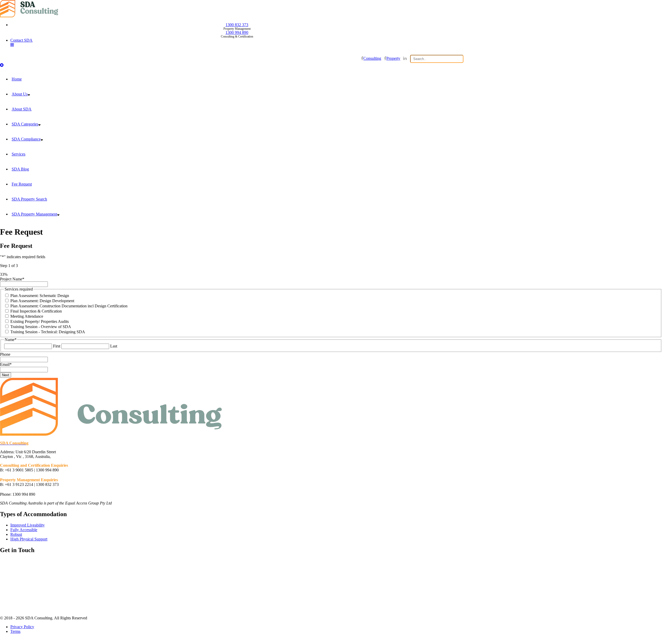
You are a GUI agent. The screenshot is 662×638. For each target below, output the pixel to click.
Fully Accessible (23, 530)
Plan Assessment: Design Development (42, 301)
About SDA (22, 109)
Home (17, 79)
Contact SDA (21, 40)
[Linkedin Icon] (405, 58)
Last (113, 346)
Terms (15, 631)
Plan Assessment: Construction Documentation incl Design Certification (68, 306)
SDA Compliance (26, 139)
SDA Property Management (34, 214)
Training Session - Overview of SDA (40, 326)
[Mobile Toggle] (12, 45)
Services (18, 154)
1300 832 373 (236, 25)
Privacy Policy (22, 627)
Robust (16, 534)
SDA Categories (25, 124)
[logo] (111, 434)
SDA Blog (20, 169)
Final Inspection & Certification (36, 311)
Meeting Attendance (26, 316)
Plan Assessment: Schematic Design (39, 295)
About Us (20, 94)
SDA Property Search (29, 199)
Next (5, 375)
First (56, 346)
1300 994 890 (236, 32)
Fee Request (22, 184)
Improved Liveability (27, 525)
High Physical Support (28, 539)
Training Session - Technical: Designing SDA (47, 332)
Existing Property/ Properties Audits (39, 321)
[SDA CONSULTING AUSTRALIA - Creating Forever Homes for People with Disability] (29, 16)
